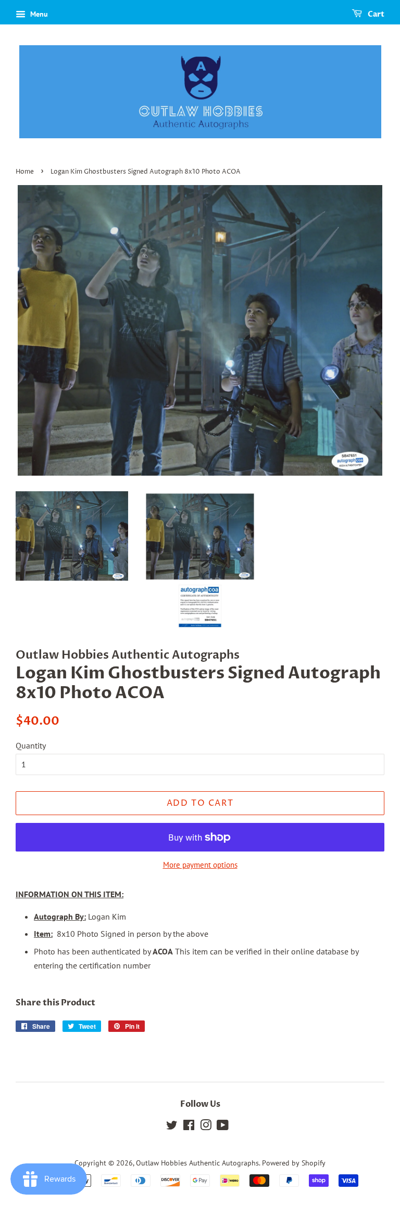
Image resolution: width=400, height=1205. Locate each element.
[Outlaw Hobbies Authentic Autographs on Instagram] (205, 1127)
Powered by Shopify (294, 1163)
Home (25, 171)
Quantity (31, 745)
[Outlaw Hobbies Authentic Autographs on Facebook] (189, 1127)
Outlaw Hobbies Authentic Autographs (197, 1163)
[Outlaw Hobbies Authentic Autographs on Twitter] (172, 1127)
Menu (38, 14)
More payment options (200, 865)
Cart (375, 14)
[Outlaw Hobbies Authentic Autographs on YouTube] (223, 1127)
